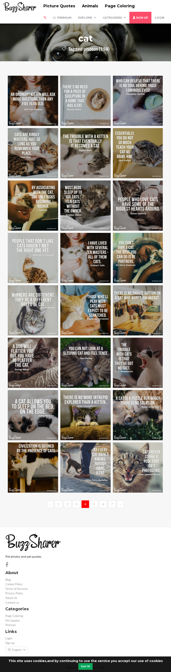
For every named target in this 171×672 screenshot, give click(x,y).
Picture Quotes (59, 6)
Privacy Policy (14, 593)
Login (159, 17)
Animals (90, 6)
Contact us (12, 602)
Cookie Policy (13, 584)
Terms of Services (16, 589)
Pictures (10, 625)
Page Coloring (120, 6)
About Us (11, 598)
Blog (8, 579)
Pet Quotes (12, 620)
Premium (64, 17)
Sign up (141, 17)
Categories (112, 17)
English (17, 650)
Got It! (85, 666)
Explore (85, 17)
